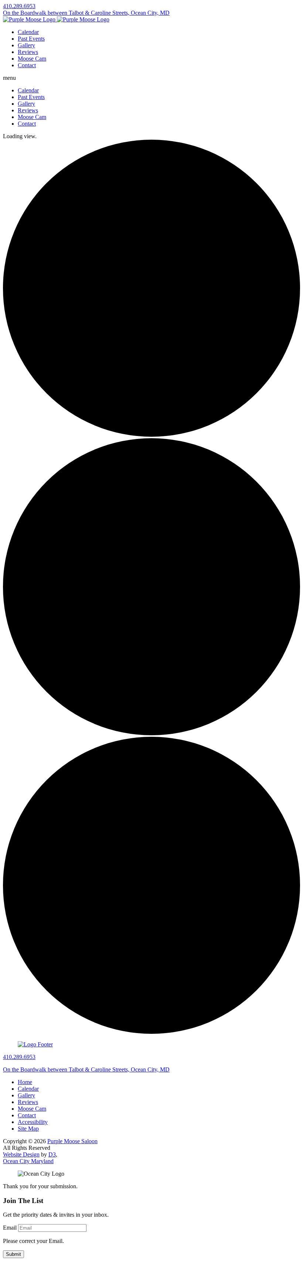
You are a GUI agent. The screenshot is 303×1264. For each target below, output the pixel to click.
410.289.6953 (19, 6)
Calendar (28, 32)
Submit (13, 1254)
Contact (27, 65)
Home (25, 1082)
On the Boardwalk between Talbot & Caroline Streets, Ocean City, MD (86, 13)
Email (10, 1227)
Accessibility (33, 1122)
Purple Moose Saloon (72, 1141)
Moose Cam (32, 58)
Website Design (21, 1154)
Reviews (28, 52)
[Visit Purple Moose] (56, 19)
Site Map (28, 1128)
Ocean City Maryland (28, 1161)
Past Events (31, 38)
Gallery (26, 45)
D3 (52, 1154)
